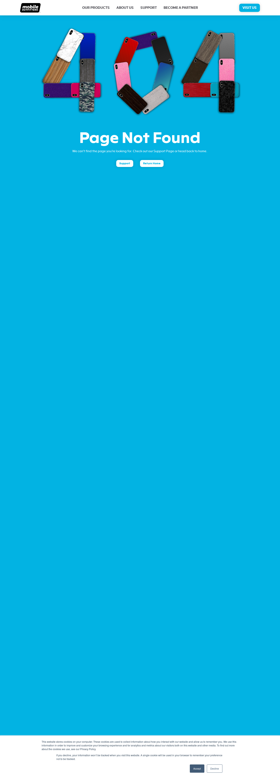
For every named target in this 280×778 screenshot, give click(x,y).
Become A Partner (181, 8)
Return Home (151, 163)
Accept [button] (197, 768)
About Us (125, 8)
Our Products (96, 8)
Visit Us (249, 8)
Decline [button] (214, 768)
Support (148, 8)
